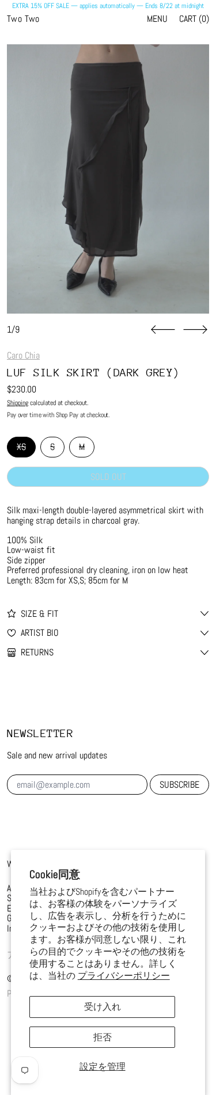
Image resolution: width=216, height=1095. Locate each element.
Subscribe (179, 785)
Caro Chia (23, 355)
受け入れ (102, 1007)
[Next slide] (195, 330)
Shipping (17, 402)
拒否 (102, 1037)
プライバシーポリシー (124, 976)
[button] (108, 179)
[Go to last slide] (163, 330)
